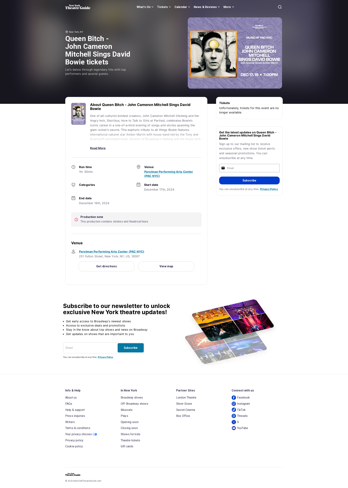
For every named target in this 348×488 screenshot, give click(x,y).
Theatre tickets (130, 440)
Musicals (126, 410)
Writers (70, 422)
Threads (242, 416)
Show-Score (184, 403)
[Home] (77, 7)
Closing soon (129, 428)
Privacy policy (74, 440)
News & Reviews (205, 7)
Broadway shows (132, 397)
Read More (98, 148)
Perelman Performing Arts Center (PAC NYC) (111, 251)
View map (166, 266)
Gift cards (127, 446)
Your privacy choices (78, 434)
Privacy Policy (269, 189)
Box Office (183, 416)
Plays (124, 416)
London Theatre (186, 397)
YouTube (242, 428)
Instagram (243, 403)
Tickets (162, 7)
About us (71, 397)
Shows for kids (130, 434)
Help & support (75, 410)
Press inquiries (75, 416)
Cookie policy (74, 446)
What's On (143, 7)
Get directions (106, 266)
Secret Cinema (185, 410)
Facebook (243, 397)
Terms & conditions (77, 428)
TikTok (241, 410)
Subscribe (249, 180)
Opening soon (130, 422)
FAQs (68, 403)
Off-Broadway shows (134, 403)
